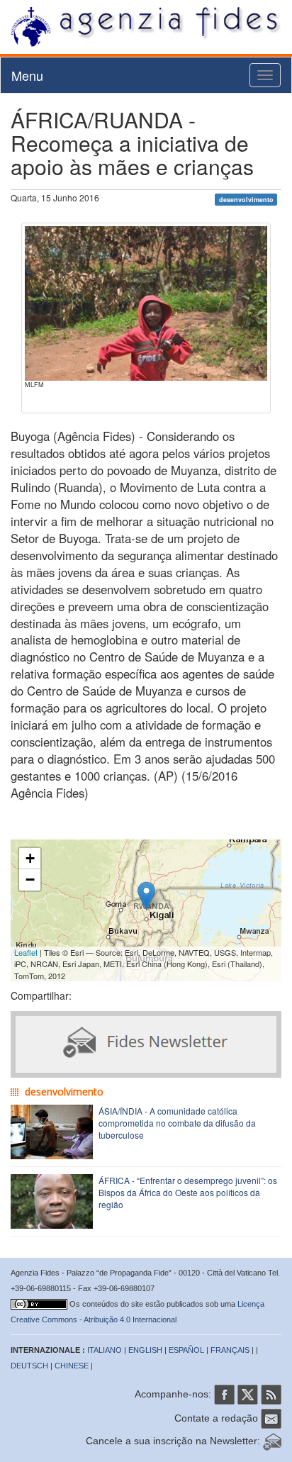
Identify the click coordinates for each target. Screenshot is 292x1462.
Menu (27, 75)
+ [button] (30, 858)
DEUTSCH (29, 1365)
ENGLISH (145, 1350)
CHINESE (72, 1365)
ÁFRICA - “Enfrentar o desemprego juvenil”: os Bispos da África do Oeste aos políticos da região (188, 1192)
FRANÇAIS (229, 1350)
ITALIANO (104, 1350)
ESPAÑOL (186, 1350)
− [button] (30, 879)
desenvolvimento (246, 198)
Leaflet (26, 952)
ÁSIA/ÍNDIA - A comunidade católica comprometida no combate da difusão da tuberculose (177, 1123)
